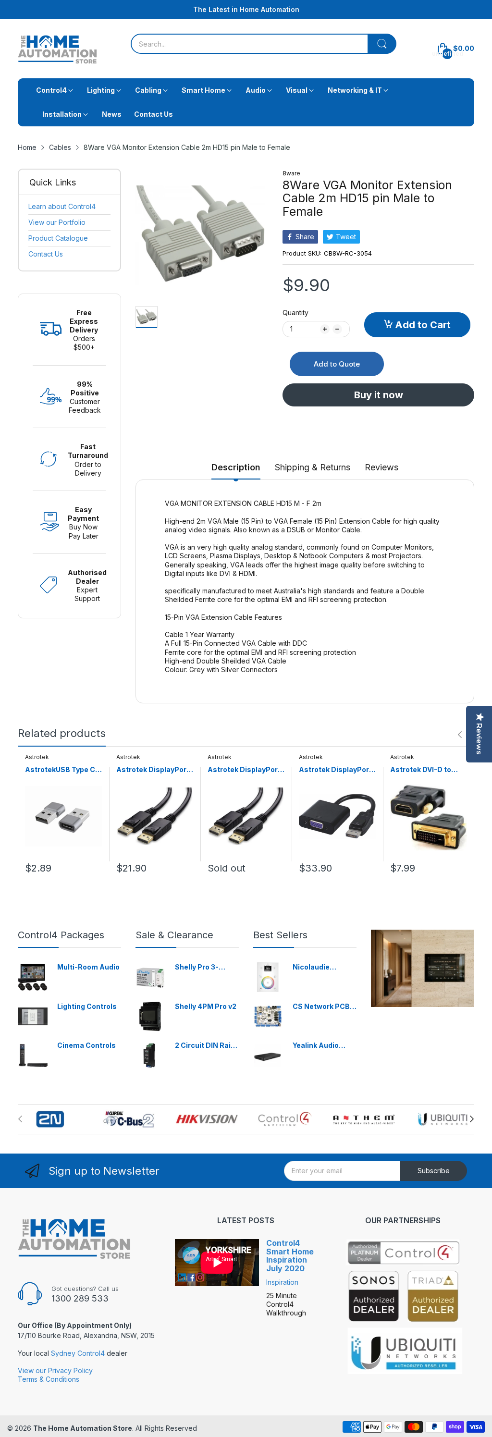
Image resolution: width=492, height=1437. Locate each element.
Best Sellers (280, 935)
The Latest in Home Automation (246, 9)
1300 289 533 (80, 1298)
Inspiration (282, 1282)
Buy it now (378, 395)
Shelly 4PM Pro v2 (205, 1006)
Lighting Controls (87, 1006)
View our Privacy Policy (55, 1370)
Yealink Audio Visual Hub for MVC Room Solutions (317, 1045)
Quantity (295, 312)
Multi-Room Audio (88, 967)
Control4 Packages (61, 935)
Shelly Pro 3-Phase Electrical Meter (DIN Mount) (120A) (206, 967)
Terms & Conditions (48, 1379)
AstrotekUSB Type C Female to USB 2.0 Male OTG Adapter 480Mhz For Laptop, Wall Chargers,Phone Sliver (61, 769)
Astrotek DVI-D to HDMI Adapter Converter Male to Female (421, 769)
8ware (291, 173)
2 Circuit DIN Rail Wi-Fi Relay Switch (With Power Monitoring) (206, 1045)
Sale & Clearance (174, 935)
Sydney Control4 (78, 1353)
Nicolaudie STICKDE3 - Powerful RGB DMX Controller (319, 967)
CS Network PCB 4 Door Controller (324, 1006)
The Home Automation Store (82, 1428)
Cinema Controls (86, 1045)
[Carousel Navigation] (464, 734)
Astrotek (37, 757)
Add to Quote (337, 363)
